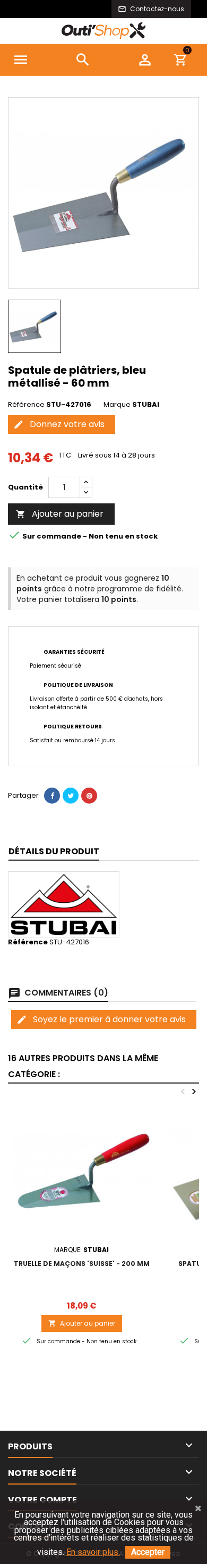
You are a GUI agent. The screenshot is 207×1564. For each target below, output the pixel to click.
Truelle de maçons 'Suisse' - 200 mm (82, 1263)
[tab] (54, 852)
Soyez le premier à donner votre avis (101, 1019)
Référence (26, 405)
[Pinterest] (89, 796)
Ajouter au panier (60, 514)
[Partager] (52, 796)
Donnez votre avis (59, 424)
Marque (117, 405)
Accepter (148, 1552)
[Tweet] (71, 796)
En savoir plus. (93, 1552)
